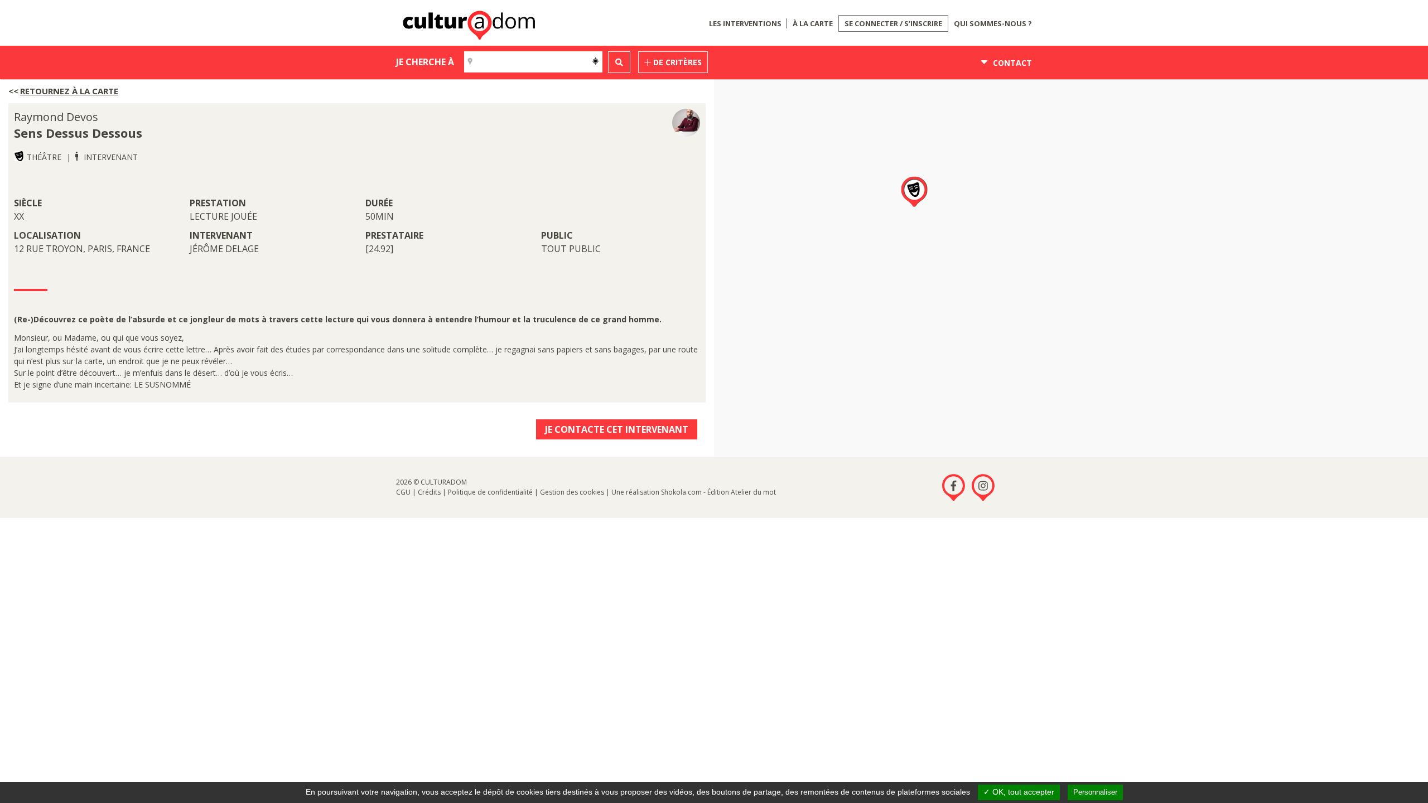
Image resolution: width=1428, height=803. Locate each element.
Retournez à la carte (69, 90)
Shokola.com (681, 492)
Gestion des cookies (572, 492)
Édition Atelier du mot (741, 492)
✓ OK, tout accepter (1018, 791)
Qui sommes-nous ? (993, 23)
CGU (403, 492)
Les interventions (745, 23)
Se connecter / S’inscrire (893, 23)
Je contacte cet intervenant (616, 429)
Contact (1011, 62)
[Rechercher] (619, 62)
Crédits (429, 492)
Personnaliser (1095, 792)
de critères (676, 62)
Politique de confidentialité (490, 492)
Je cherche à (425, 62)
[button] (914, 192)
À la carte (813, 23)
